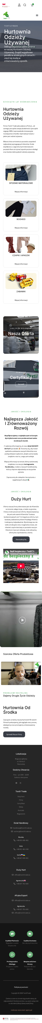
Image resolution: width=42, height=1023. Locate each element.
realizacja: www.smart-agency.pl (21, 1010)
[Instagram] (20, 783)
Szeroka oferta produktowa (18, 654)
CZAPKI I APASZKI (21, 255)
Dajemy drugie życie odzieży (19, 695)
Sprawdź (21, 340)
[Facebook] (16, 783)
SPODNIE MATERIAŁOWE (21, 183)
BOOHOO (21, 219)
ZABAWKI (21, 291)
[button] (37, 15)
